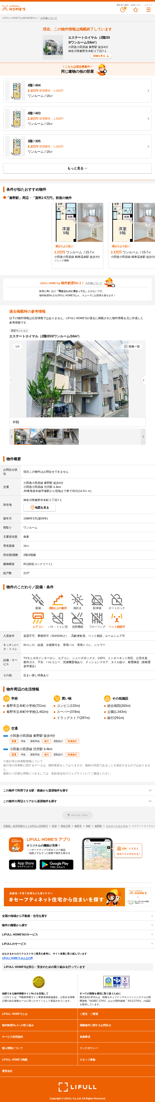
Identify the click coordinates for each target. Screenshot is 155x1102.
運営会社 (7, 1070)
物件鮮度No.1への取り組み (18, 1025)
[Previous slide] (11, 380)
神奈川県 (65, 826)
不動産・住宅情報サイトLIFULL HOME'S (25, 826)
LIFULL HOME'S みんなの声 (17, 958)
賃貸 (54, 826)
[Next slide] (143, 380)
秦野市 (78, 826)
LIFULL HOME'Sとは (14, 1013)
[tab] (22, 437)
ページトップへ (79, 815)
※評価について (48, 18)
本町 (88, 826)
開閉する (149, 915)
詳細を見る (99, 55)
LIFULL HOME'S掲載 (14, 1059)
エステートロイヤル (117, 826)
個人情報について (12, 1048)
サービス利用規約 (12, 1036)
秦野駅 (98, 826)
